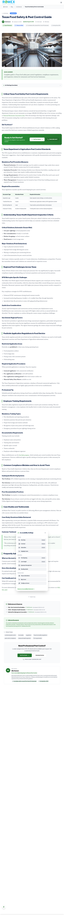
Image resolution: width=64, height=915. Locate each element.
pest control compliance (10, 638)
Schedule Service (40, 655)
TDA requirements (37, 638)
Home (6, 6)
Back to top (32, 596)
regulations (28, 635)
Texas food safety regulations (40, 635)
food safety (20, 635)
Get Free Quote (37, 139)
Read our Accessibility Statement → (26, 589)
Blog (12, 6)
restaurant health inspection (24, 638)
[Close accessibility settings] (45, 532)
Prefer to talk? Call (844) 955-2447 (33, 659)
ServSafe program (24, 455)
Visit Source (29, 607)
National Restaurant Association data (14, 115)
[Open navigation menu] (61, 2)
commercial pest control (10, 635)
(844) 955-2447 (53, 139)
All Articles (5, 13)
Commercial (19, 6)
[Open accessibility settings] (4, 907)
